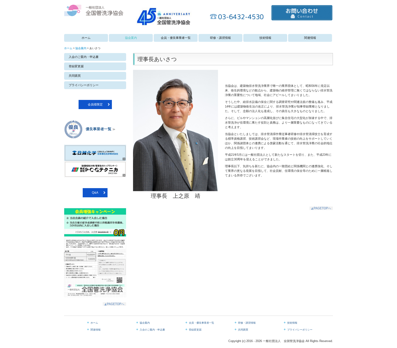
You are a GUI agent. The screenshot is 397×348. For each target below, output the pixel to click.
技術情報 (265, 38)
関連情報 (310, 38)
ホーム (86, 38)
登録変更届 (76, 66)
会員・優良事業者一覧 (176, 38)
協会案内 (131, 38)
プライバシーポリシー (84, 85)
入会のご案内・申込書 (84, 57)
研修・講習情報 (220, 38)
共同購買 (75, 75)
